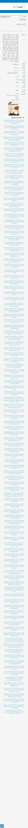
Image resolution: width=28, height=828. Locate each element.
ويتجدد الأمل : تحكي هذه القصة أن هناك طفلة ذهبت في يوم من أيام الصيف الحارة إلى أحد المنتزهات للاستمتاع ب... (14, 249)
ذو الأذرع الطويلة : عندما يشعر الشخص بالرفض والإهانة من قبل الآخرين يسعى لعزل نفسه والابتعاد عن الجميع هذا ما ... (14, 149)
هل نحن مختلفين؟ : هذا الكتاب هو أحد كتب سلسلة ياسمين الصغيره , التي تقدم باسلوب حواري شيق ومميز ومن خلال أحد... (14, 365)
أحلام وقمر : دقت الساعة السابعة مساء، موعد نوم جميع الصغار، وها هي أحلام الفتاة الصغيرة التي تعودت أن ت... (14, 706)
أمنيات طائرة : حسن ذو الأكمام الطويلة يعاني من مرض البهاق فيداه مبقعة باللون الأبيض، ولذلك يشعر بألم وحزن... (14, 166)
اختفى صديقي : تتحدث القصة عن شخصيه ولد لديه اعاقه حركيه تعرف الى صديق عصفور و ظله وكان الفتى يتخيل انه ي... (14, 349)
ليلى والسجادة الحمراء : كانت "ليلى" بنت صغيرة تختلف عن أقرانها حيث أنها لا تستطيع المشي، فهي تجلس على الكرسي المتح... (14, 583)
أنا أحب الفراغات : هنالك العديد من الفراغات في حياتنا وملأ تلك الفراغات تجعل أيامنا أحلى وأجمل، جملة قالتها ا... (14, 199)
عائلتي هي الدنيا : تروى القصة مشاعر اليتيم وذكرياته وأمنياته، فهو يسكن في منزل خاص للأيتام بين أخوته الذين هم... (14, 651)
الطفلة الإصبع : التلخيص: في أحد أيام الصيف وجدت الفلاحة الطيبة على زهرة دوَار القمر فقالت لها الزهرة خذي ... (14, 210)
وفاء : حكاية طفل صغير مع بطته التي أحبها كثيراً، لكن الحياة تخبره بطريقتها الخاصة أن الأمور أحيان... (14, 293)
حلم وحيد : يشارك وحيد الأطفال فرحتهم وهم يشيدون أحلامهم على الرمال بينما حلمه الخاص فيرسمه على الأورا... (14, 505)
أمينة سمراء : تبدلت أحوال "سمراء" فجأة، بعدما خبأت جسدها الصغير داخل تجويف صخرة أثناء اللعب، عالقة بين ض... (14, 254)
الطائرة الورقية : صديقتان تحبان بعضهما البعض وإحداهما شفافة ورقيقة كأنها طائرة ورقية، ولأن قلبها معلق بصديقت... (14, 326)
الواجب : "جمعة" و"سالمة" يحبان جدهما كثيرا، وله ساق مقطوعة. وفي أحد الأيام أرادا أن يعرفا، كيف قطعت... (14, 288)
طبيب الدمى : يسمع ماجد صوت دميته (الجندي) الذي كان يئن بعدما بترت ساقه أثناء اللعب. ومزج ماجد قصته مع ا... (14, 277)
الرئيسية (20, 6)
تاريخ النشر (23, 80)
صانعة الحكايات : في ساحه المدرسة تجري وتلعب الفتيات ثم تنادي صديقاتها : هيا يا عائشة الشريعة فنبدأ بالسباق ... (14, 538)
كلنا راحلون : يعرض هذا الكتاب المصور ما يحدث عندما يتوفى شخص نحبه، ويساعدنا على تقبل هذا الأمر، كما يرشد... (14, 673)
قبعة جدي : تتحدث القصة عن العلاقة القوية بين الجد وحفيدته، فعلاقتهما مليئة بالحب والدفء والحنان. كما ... (14, 266)
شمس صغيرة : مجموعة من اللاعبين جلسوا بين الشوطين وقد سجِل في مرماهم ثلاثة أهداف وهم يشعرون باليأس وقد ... (14, 662)
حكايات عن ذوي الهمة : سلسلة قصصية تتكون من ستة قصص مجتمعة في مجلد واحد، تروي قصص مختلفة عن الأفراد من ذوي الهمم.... (14, 494)
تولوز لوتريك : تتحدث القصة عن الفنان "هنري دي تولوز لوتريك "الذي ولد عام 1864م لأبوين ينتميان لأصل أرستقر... (14, 667)
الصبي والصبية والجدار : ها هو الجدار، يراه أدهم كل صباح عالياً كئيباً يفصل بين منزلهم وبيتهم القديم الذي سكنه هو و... (14, 343)
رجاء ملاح (16, 68)
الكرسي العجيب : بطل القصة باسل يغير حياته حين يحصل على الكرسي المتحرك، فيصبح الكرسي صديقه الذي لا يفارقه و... (14, 623)
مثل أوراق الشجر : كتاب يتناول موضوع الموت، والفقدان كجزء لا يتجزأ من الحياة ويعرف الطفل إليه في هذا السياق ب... (14, 527)
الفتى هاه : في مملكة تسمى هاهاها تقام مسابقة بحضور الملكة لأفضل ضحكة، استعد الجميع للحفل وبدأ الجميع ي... (14, 338)
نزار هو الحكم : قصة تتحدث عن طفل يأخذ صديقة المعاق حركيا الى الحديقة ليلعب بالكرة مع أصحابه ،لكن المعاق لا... (14, 411)
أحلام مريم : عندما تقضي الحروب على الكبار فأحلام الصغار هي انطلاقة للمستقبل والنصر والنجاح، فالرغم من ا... (14, 177)
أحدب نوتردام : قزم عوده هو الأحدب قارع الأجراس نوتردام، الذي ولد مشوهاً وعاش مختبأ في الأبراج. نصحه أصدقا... (14, 205)
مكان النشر (24, 76)
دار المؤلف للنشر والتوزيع (12, 73)
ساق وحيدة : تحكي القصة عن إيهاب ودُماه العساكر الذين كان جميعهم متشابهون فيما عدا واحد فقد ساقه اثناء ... (14, 450)
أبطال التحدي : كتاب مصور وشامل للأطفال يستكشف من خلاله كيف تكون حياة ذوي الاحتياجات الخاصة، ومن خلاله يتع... (14, 678)
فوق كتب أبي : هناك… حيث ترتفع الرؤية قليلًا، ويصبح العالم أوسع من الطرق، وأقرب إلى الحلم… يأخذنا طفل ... (14, 393)
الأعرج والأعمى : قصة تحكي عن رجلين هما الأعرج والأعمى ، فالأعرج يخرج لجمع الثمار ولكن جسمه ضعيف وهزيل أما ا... (14, 371)
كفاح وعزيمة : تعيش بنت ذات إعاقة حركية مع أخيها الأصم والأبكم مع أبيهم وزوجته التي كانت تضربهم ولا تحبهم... (14, 606)
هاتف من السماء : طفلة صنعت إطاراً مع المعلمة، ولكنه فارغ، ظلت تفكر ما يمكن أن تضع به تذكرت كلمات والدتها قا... (14, 477)
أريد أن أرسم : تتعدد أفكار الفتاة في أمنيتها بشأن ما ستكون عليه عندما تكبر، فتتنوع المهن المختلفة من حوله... (14, 387)
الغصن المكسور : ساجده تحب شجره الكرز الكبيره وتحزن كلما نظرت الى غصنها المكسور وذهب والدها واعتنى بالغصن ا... (14, 522)
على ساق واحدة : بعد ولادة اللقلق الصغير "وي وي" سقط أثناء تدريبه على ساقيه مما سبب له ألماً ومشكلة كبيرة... (14, 282)
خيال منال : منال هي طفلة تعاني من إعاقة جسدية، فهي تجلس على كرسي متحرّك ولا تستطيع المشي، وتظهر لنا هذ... (14, 550)
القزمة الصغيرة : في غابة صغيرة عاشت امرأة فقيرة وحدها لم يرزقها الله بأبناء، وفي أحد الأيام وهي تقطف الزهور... (14, 127)
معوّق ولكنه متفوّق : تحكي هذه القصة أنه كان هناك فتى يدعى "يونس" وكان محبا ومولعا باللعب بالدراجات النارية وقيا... (14, 439)
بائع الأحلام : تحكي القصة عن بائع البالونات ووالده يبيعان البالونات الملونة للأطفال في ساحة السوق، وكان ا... (14, 221)
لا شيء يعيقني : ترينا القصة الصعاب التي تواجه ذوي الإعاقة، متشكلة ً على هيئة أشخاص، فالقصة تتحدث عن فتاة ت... (14, 634)
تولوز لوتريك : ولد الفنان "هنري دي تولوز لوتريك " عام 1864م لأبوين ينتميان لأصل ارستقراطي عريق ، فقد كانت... (14, 618)
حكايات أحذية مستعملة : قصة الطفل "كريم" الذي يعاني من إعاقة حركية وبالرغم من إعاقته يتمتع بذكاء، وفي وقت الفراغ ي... (14, 188)
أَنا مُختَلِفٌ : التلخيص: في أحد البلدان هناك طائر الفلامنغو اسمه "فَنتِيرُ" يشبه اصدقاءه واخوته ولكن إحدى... (14, 455)
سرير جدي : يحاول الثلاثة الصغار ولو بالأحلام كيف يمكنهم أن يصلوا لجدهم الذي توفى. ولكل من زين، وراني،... (14, 566)
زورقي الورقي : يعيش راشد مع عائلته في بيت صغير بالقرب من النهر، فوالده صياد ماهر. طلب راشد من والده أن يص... (14, 701)
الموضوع (23, 94)
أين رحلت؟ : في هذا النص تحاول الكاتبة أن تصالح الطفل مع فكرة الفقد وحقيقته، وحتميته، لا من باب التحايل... (14, 299)
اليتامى (16, 98)
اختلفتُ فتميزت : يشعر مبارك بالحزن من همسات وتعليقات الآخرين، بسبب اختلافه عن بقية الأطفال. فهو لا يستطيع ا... (14, 133)
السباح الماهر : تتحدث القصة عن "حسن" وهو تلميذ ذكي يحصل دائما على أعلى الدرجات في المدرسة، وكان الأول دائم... (14, 572)
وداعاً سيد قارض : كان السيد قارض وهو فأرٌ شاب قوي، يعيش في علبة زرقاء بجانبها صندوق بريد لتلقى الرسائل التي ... (14, 376)
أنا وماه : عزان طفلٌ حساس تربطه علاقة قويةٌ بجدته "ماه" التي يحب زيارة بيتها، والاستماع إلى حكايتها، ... (14, 271)
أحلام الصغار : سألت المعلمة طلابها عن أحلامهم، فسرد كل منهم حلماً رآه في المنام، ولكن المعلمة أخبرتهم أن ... (14, 315)
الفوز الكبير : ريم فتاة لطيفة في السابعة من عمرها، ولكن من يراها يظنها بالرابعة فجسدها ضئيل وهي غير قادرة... (14, 304)
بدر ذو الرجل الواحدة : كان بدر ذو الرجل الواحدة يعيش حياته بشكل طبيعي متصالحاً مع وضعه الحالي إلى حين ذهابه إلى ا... (14, 428)
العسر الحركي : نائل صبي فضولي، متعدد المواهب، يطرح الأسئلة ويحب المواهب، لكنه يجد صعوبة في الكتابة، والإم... (14, 712)
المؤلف (23, 67)
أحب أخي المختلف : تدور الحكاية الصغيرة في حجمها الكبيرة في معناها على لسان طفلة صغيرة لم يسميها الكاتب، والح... (14, 360)
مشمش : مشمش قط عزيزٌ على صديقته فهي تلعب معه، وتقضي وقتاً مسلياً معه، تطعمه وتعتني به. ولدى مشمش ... (14, 516)
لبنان (17, 76)
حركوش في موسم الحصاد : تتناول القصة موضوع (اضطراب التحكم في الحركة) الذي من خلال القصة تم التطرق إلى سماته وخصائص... (14, 138)
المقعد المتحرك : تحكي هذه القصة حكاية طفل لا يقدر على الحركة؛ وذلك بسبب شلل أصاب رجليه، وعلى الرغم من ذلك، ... (14, 321)
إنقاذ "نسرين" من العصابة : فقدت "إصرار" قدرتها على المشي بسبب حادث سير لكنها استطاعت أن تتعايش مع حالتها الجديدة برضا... (14, 645)
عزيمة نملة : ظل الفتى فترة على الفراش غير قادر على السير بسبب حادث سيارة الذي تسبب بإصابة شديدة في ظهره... (14, 684)
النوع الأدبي (23, 86)
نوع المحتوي (23, 90)
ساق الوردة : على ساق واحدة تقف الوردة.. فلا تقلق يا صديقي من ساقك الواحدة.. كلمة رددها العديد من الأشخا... (14, 144)
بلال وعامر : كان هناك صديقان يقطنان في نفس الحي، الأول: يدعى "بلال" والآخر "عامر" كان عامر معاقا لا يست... (14, 629)
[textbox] (17, 16)
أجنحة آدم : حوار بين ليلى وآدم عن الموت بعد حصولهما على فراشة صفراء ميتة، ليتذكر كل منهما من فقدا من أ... (14, 544)
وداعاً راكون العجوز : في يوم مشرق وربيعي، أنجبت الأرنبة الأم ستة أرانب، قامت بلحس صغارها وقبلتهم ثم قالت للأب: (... (14, 243)
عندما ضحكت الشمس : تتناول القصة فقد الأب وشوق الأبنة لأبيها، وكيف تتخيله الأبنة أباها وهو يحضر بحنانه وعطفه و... (14, 489)
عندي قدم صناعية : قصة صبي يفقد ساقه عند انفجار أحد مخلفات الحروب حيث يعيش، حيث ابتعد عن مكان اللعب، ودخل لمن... (14, 260)
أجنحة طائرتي (20, 24)
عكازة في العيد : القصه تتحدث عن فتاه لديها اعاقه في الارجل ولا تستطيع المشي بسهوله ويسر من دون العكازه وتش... (14, 511)
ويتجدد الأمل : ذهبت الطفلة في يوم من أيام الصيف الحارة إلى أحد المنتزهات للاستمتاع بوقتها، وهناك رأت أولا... (14, 601)
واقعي (16, 86)
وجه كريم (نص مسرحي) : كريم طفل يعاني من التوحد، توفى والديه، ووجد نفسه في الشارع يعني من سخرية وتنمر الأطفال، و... (14, 422)
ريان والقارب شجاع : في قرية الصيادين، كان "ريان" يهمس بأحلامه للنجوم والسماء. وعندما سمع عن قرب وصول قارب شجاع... (14, 160)
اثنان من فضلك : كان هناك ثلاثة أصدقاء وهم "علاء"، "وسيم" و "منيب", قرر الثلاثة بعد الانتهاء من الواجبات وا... (14, 612)
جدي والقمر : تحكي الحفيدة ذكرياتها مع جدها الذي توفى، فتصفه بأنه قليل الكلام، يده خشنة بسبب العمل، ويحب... (14, 232)
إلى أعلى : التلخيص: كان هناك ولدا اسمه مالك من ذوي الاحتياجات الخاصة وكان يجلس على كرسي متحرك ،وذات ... (14, 533)
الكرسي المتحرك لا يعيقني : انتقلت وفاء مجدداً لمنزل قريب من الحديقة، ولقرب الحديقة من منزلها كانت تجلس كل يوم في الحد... (14, 171)
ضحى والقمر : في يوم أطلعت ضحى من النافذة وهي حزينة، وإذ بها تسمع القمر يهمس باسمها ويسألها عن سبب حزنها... (14, 238)
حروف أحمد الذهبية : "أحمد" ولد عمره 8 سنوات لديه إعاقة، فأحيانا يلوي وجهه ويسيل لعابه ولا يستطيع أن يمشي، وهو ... (14, 577)
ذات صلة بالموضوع (17, 117)
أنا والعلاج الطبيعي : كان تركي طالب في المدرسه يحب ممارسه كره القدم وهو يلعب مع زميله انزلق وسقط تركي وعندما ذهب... (14, 472)
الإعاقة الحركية (15, 100)
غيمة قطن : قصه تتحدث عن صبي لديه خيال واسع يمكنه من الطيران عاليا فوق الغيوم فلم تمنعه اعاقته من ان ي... (14, 433)
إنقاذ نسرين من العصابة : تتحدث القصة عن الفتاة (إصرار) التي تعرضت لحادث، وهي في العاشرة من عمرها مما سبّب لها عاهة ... (14, 690)
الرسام (23, 70)
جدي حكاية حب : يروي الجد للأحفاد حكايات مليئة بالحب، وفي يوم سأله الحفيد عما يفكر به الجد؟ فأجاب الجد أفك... (14, 354)
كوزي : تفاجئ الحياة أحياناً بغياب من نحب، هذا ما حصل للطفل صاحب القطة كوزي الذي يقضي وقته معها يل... (14, 555)
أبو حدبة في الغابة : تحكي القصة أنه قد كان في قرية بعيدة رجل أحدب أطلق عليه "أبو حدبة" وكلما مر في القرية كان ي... (14, 656)
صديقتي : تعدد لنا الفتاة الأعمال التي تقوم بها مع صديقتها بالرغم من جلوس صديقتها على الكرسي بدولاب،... (14, 194)
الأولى (17, 82)
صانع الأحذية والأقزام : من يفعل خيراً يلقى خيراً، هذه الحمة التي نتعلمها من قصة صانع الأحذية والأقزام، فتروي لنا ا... (14, 183)
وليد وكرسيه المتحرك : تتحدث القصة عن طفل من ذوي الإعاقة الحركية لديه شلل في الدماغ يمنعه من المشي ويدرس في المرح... (14, 444)
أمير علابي (16, 70)
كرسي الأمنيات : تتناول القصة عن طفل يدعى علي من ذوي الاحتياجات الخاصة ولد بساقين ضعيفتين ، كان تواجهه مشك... (14, 466)
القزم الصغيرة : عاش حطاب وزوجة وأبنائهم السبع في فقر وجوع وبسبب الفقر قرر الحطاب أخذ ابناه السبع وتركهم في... (14, 122)
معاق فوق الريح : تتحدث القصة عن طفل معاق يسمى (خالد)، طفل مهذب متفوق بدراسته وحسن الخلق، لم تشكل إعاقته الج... (14, 310)
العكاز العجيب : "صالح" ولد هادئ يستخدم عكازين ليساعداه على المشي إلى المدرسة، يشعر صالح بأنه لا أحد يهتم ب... (14, 561)
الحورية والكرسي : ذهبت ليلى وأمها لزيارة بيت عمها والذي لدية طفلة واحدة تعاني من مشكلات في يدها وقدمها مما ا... (14, 216)
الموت (17, 94)
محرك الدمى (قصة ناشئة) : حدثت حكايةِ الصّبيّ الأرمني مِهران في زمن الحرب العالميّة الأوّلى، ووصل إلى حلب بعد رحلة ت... (14, 227)
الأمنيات (16, 97)
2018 (17, 80)
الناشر (24, 73)
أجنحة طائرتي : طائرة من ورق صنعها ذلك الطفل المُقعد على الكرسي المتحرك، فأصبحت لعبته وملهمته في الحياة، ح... (14, 382)
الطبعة (23, 82)
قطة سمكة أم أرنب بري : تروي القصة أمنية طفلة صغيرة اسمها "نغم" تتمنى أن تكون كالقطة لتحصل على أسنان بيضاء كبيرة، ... (14, 695)
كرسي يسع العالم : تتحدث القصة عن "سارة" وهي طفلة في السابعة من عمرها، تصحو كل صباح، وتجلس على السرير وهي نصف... (14, 406)
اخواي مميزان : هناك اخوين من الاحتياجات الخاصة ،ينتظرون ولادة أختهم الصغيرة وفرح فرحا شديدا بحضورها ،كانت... (14, 417)
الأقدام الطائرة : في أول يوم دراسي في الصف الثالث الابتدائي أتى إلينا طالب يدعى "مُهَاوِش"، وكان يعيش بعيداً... (14, 461)
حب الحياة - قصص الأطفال (12, 95)
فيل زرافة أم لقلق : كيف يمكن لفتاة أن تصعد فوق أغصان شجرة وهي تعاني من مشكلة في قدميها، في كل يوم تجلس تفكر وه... (14, 155)
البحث (24, 16)
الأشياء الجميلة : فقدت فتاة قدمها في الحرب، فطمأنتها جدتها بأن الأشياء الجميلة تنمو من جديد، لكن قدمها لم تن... (14, 483)
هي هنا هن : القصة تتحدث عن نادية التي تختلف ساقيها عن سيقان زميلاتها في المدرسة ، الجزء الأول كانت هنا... (14, 500)
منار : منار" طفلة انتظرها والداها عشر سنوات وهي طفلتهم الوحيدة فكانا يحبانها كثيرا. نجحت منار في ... (14, 595)
